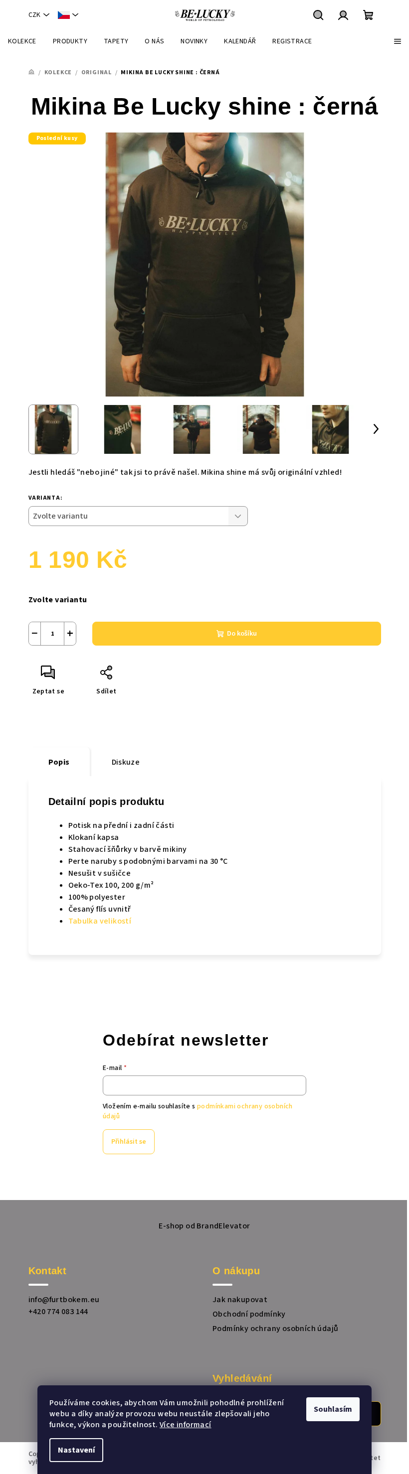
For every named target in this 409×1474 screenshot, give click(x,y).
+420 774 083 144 (58, 1311)
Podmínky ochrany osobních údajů (275, 1328)
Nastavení (76, 1450)
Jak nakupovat (239, 1299)
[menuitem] (22, 41)
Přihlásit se (128, 1142)
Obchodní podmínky (249, 1314)
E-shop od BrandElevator (204, 1225)
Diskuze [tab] (126, 762)
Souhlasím (333, 1409)
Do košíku (242, 634)
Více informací (185, 1424)
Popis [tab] (59, 762)
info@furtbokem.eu (64, 1299)
